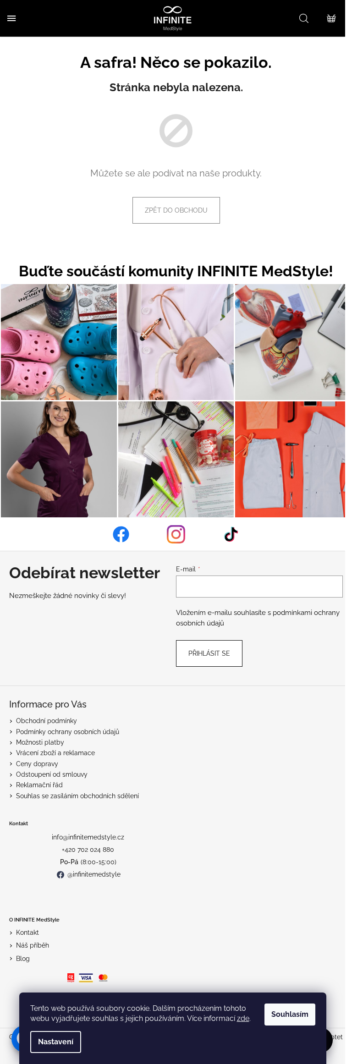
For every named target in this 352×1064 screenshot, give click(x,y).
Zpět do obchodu (176, 210)
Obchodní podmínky (46, 720)
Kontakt (27, 932)
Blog (23, 958)
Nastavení (55, 1041)
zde (243, 1018)
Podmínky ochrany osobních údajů (67, 731)
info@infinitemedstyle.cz (88, 837)
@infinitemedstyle (94, 874)
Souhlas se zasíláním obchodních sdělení (77, 796)
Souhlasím (289, 1014)
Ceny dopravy (37, 764)
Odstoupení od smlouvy (52, 774)
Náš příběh (32, 945)
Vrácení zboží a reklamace (55, 753)
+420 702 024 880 (88, 849)
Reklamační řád (39, 785)
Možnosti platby (40, 742)
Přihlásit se (209, 653)
